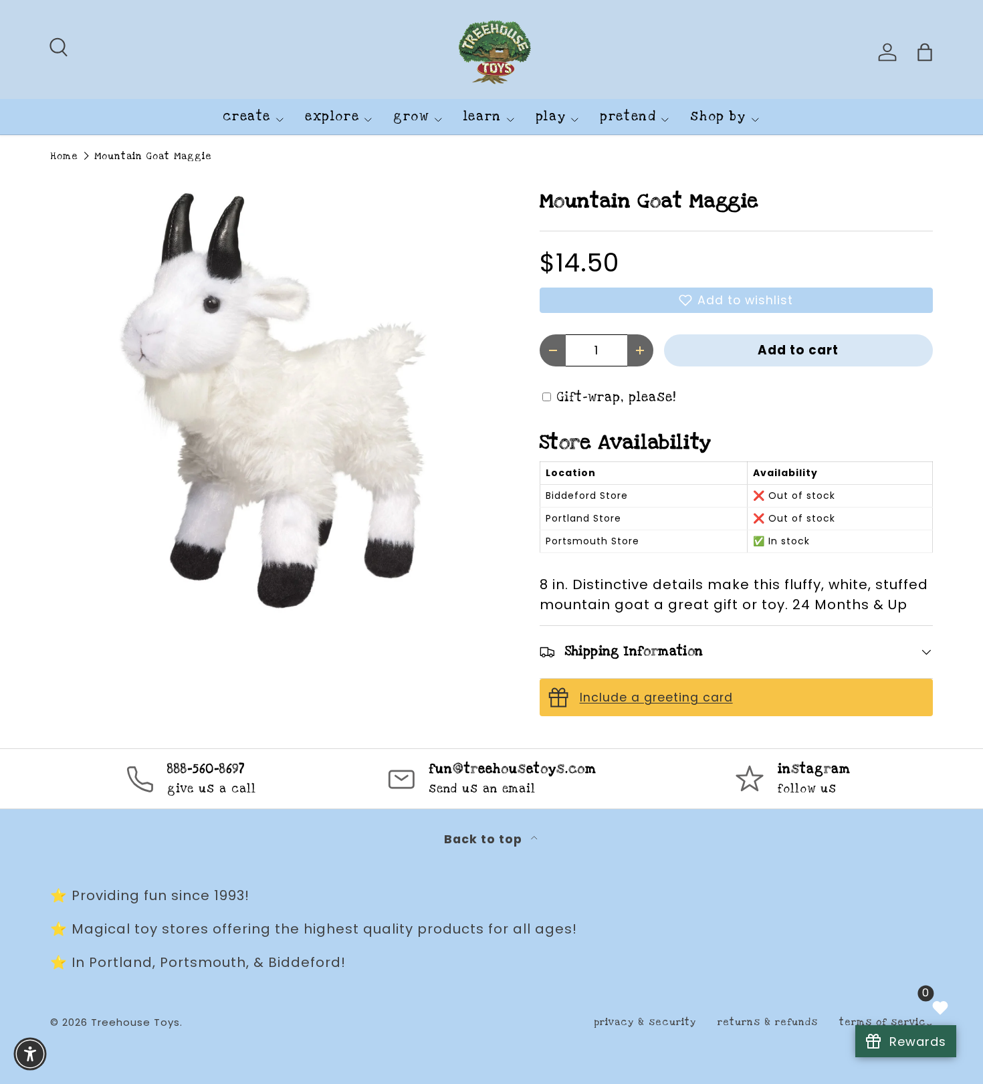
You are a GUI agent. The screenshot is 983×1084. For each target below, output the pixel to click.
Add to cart (798, 350)
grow (411, 116)
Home (64, 156)
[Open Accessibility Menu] (30, 1054)
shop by (718, 116)
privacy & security (645, 1022)
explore (332, 116)
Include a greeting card (656, 697)
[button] (736, 300)
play (551, 116)
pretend (628, 116)
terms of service (886, 1022)
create (247, 116)
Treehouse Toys (135, 1022)
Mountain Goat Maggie (153, 156)
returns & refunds (768, 1022)
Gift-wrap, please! (616, 397)
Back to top (485, 839)
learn (482, 116)
